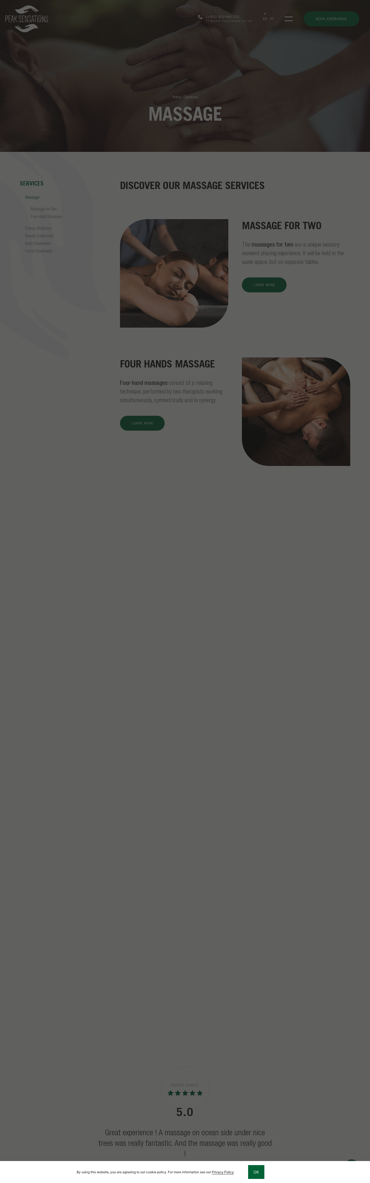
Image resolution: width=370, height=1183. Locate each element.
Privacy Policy (223, 1172)
